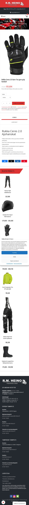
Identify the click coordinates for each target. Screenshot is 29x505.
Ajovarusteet (13, 21)
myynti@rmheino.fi (7, 464)
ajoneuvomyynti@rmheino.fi (9, 449)
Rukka (16, 109)
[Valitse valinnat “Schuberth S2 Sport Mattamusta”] (7, 207)
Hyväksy (14, 252)
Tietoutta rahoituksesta (8, 479)
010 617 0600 (15, 390)
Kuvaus (14, 117)
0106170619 (5, 466)
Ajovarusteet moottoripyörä (14, 108)
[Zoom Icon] (14, 55)
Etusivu (6, 21)
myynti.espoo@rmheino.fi (8, 431)
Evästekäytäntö (10, 263)
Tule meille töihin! (6, 483)
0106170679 (5, 433)
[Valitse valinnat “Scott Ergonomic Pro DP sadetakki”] (7, 279)
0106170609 (5, 451)
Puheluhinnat (5, 481)
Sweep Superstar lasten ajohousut (7, 337)
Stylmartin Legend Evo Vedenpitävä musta (8, 362)
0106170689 (5, 425)
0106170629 (5, 459)
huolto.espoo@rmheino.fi (8, 423)
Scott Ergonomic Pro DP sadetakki (7, 288)
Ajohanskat (14, 23)
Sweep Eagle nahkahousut (7, 191)
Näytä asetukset (14, 261)
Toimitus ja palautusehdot (9, 476)
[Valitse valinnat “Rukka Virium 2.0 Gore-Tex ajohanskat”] (7, 231)
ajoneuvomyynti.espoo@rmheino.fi (11, 416)
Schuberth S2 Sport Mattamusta (8, 216)
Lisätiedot (15, 122)
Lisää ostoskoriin (18, 103)
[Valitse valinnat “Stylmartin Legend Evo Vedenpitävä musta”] (7, 353)
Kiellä (14, 257)
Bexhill (7, 109)
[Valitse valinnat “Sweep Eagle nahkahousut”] (7, 183)
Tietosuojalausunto (18, 263)
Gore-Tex (12, 109)
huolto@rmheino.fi (7, 457)
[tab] (14, 117)
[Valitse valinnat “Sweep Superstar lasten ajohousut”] (7, 314)
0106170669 (5, 418)
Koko (3, 94)
